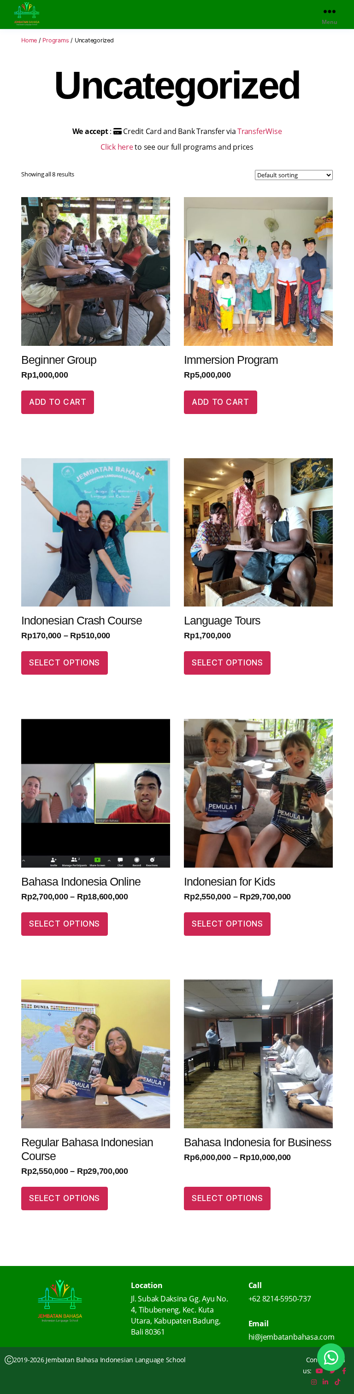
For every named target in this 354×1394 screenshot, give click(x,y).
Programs (55, 40)
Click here (117, 147)
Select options (64, 662)
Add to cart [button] (57, 402)
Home (29, 40)
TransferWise (259, 131)
